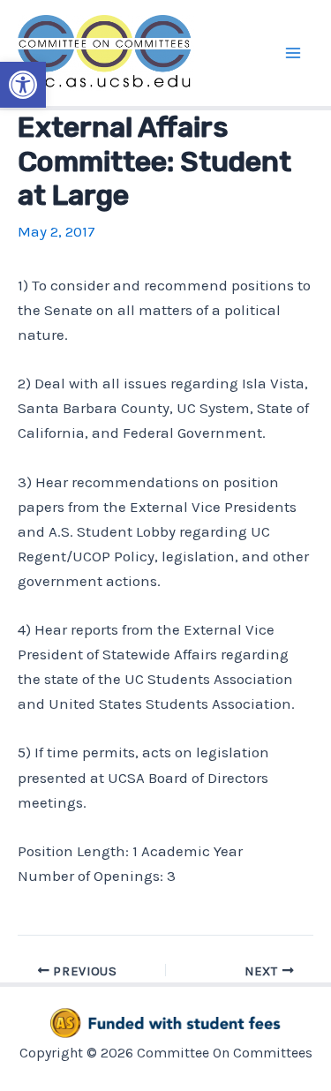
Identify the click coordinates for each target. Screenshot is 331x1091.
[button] (23, 85)
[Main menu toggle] (294, 53)
